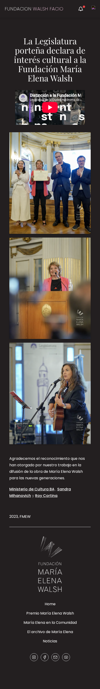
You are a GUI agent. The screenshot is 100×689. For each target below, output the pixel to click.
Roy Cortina (46, 495)
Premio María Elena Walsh (50, 613)
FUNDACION (34, 9)
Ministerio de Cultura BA (31, 489)
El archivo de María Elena (50, 631)
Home (50, 604)
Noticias (50, 641)
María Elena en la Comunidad (50, 622)
